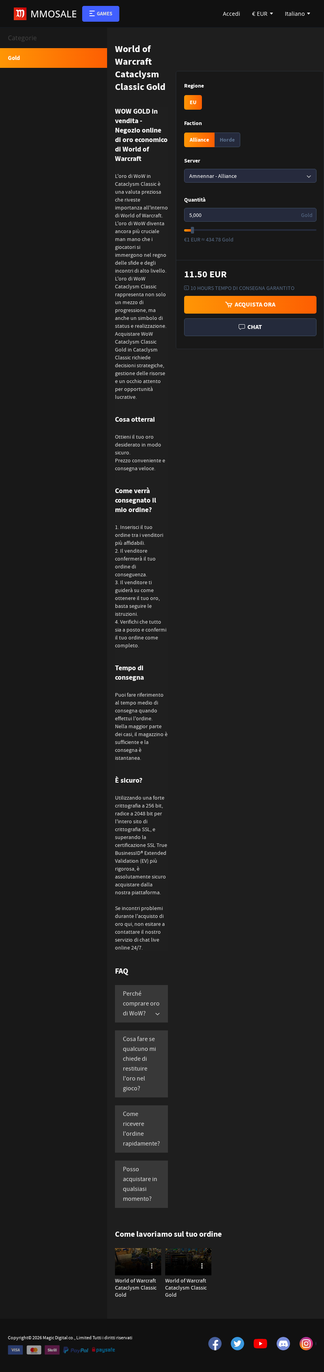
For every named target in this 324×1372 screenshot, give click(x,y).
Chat (253, 327)
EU (193, 102)
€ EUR (259, 13)
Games (104, 13)
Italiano (295, 13)
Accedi (231, 13)
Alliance (199, 140)
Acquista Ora (253, 304)
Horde (227, 140)
